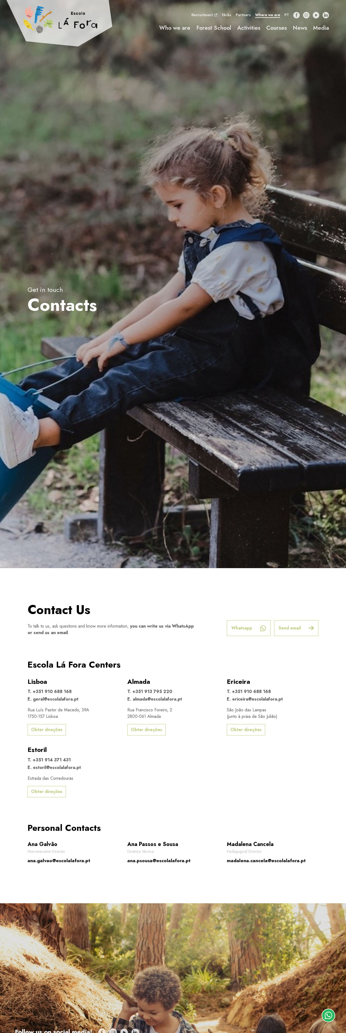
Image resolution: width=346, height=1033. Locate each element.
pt (286, 15)
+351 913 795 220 (152, 691)
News (300, 28)
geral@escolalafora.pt (55, 699)
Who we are (174, 28)
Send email (290, 628)
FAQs (226, 15)
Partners (243, 15)
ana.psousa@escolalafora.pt (159, 860)
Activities (248, 28)
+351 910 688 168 (52, 691)
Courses (276, 28)
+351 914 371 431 (52, 760)
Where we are (267, 15)
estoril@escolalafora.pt (57, 767)
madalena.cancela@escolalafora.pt (266, 860)
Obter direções (46, 730)
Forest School (213, 28)
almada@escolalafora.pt (157, 699)
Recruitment (202, 15)
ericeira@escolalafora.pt (257, 699)
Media (321, 28)
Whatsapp (242, 628)
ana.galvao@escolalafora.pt (59, 860)
